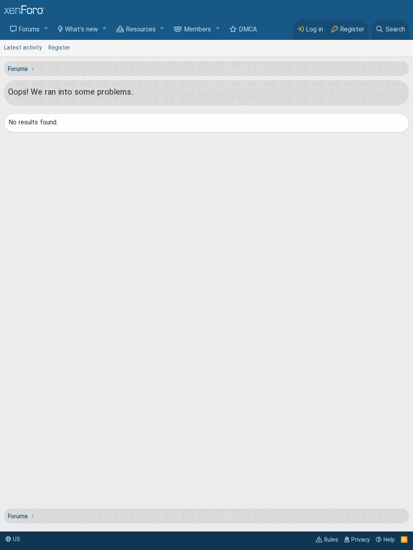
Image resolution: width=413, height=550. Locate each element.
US (15, 539)
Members (197, 30)
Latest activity (23, 47)
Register (59, 47)
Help (389, 540)
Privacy (360, 540)
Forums (29, 30)
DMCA (248, 30)
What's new (81, 30)
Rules (331, 540)
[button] (46, 29)
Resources (141, 30)
